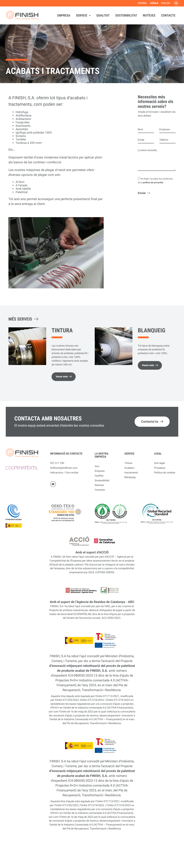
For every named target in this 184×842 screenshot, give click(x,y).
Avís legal (159, 463)
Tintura (62, 330)
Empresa (63, 15)
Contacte (168, 15)
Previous (14, 253)
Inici (97, 466)
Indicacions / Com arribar (64, 472)
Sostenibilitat (126, 15)
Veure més (62, 376)
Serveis (82, 15)
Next (98, 253)
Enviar (142, 193)
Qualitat (103, 15)
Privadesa (159, 468)
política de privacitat (153, 182)
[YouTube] (175, 3)
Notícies (149, 15)
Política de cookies (164, 472)
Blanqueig (151, 330)
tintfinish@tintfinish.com (63, 468)
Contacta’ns (149, 422)
